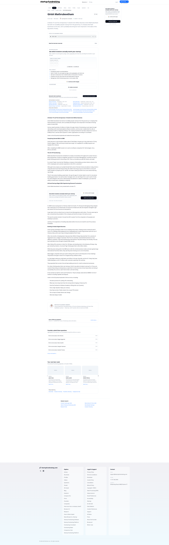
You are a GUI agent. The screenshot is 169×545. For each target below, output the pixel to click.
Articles (54, 7)
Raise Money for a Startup (70, 517)
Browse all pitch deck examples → (90, 96)
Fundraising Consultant (70, 525)
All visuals (66, 488)
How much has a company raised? (72, 506)
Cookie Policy (90, 480)
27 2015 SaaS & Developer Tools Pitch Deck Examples (59, 112)
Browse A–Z (67, 509)
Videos (65, 7)
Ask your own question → (52, 353)
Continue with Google (73, 81)
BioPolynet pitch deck (77, 106)
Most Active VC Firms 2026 (90, 403)
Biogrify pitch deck (76, 103)
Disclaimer (89, 477)
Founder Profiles (59, 10)
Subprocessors (91, 493)
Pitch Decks (60, 7)
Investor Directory (89, 406)
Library (49, 7)
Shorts (69, 7)
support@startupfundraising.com (118, 474)
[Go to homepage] (50, 2)
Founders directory (67, 391)
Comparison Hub (76, 391)
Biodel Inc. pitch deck (53, 103)
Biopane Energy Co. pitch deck (54, 106)
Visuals (78, 7)
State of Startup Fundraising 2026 (68, 405)
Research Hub (64, 406)
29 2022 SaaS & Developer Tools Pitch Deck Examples (83, 112)
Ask (88, 7)
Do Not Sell (90, 503)
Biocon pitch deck (76, 101)
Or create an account (73, 87)
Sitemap (89, 501)
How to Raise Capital (69, 514)
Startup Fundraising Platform (71, 522)
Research (66, 511)
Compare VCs (67, 496)
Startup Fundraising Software (71, 519)
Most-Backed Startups (89, 405)
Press (88, 517)
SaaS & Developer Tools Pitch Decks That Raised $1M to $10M (60, 109)
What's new (90, 525)
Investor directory (58, 391)
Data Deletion (90, 506)
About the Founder (92, 519)
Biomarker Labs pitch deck (78, 104)
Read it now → (51, 384)
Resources (84, 2)
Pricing (90, 2)
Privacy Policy (90, 472)
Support (89, 511)
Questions (84, 7)
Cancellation (90, 482)
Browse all (89, 522)
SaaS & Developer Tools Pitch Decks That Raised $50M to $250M (85, 109)
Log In (116, 2)
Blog (65, 490)
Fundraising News (68, 527)
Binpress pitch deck (52, 101)
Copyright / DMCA (91, 488)
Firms (65, 498)
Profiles (74, 7)
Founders (66, 501)
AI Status (89, 514)
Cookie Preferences (92, 509)
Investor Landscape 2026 (66, 403)
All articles (51, 391)
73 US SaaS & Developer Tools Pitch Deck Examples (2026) (84, 110)
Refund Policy (90, 485)
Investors (66, 493)
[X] (40, 470)
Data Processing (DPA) (92, 490)
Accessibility (90, 498)
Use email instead (52, 84)
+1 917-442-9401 (114, 479)
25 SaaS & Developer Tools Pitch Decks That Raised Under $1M (60, 110)
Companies (67, 503)
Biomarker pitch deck (53, 104)
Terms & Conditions (92, 474)
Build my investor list (89, 198)
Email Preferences (91, 496)
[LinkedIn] (43, 470)
